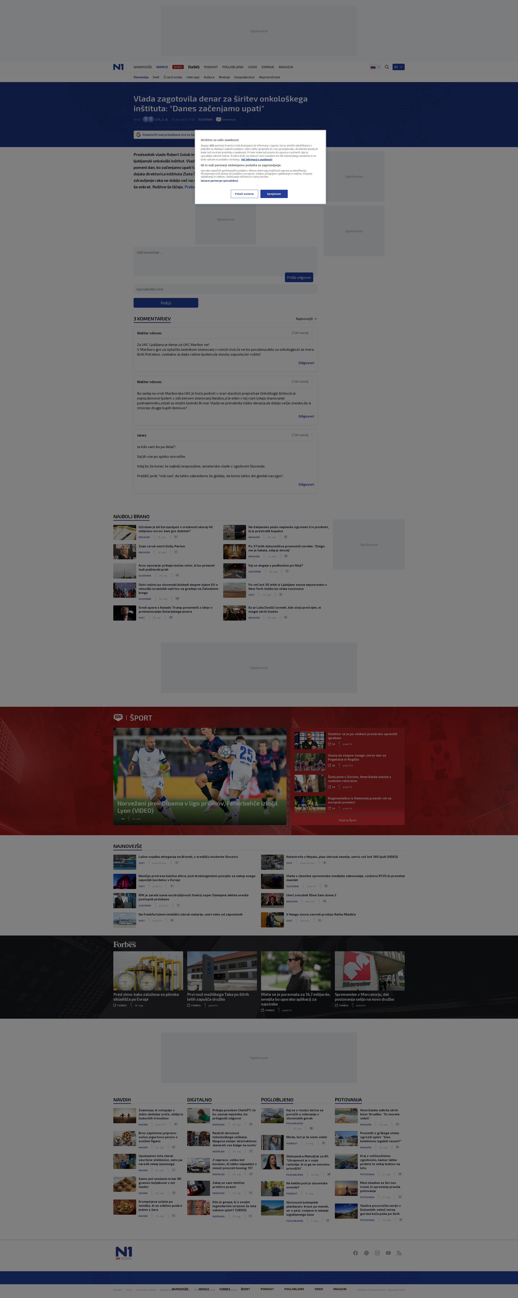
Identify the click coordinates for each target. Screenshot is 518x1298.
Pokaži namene (244, 193)
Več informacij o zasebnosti (256, 159)
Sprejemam (274, 193)
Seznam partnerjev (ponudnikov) (219, 180)
